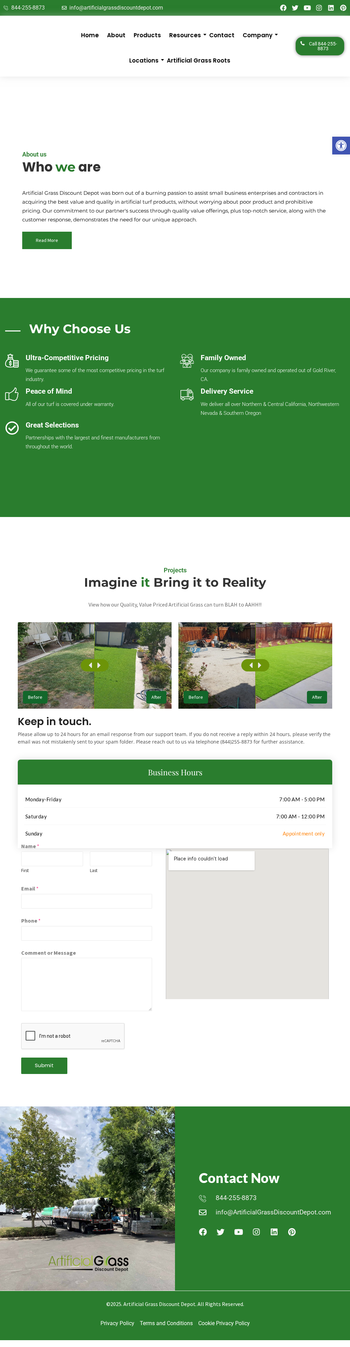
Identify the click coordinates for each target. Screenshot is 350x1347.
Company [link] (257, 35)
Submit (44, 1065)
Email (30, 888)
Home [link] (90, 35)
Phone (31, 920)
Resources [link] (185, 35)
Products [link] (147, 35)
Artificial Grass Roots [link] (198, 60)
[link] (341, 145)
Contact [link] (221, 35)
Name (30, 846)
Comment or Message (48, 952)
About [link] (116, 35)
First (25, 870)
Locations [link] (144, 60)
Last (93, 870)
